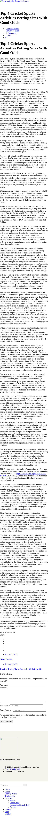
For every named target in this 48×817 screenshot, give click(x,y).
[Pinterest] (5, 650)
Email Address (6, 710)
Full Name (5, 706)
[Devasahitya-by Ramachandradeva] (14, 1)
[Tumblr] (5, 648)
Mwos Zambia (6, 659)
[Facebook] (5, 639)
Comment (4, 685)
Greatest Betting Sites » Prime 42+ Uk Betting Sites (21, 669)
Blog (9, 35)
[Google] (5, 643)
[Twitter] (5, 641)
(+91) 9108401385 (12, 769)
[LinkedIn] (5, 646)
